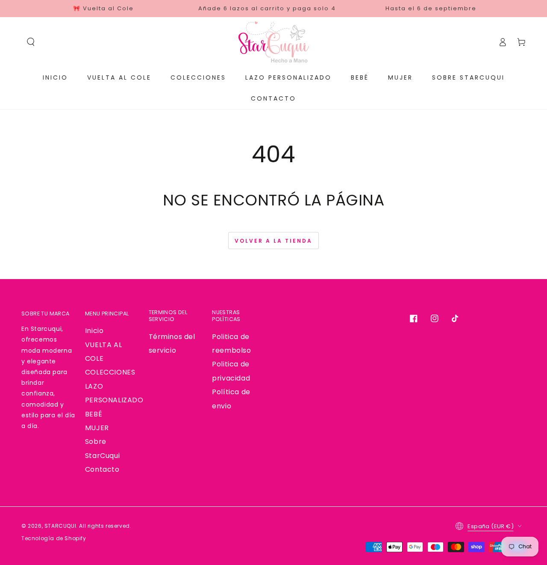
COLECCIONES (110, 372)
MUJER (97, 428)
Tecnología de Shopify (53, 538)
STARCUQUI (60, 525)
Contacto (102, 469)
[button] (30, 42)
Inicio (94, 331)
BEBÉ (93, 414)
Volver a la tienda (273, 240)
